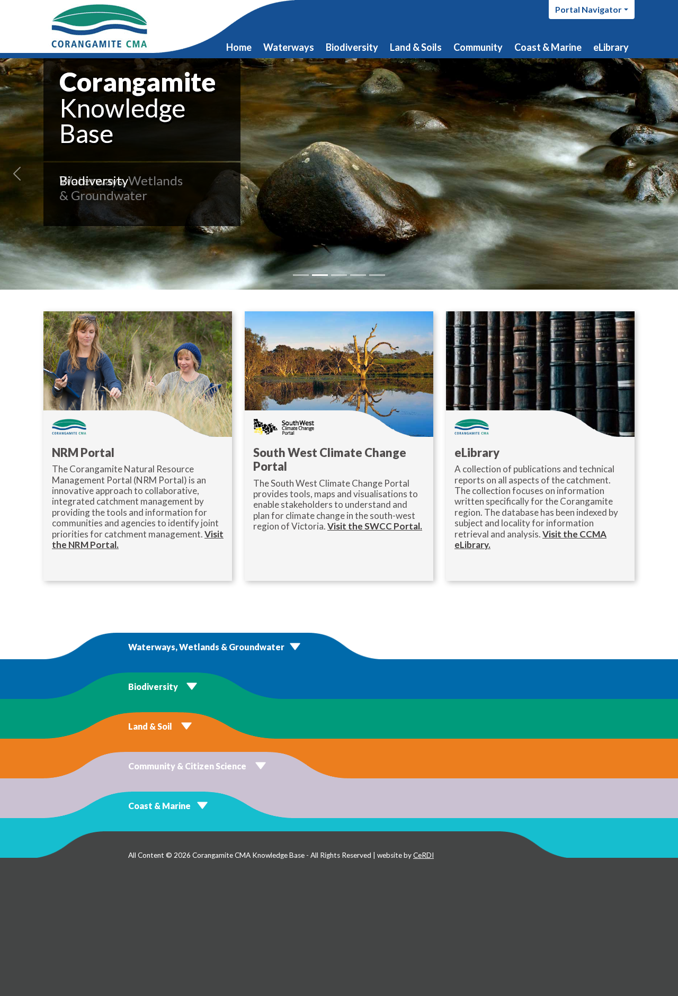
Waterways (288, 47)
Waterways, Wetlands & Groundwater (206, 647)
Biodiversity (352, 47)
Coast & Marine (548, 47)
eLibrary (611, 47)
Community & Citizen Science (187, 766)
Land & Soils (416, 47)
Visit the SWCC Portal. (374, 526)
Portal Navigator (588, 9)
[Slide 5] (377, 275)
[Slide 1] (301, 275)
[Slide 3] (339, 275)
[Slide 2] (320, 275)
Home (239, 47)
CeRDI (423, 855)
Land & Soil (150, 726)
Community (478, 47)
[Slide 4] (358, 275)
